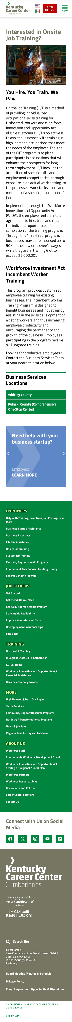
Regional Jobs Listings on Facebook (27, 733)
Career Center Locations (20, 795)
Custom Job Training (18, 555)
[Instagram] (35, 839)
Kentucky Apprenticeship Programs (27, 562)
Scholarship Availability (20, 613)
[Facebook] (10, 839)
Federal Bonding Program (21, 576)
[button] (8, 453)
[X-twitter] (22, 839)
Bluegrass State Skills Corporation (26, 658)
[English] (38, 6)
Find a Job (12, 633)
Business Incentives (18, 535)
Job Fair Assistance (17, 542)
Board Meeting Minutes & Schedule (29, 973)
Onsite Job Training (17, 549)
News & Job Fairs (16, 726)
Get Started (13, 593)
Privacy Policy (15, 981)
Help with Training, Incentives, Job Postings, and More (35, 520)
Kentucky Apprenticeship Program (26, 607)
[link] (64, 8)
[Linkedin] (60, 839)
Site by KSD (12, 1016)
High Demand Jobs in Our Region (25, 699)
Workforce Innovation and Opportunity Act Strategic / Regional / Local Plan (31, 766)
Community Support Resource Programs (30, 713)
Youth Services (15, 706)
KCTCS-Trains (14, 664)
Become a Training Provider (22, 682)
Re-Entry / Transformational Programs (29, 719)
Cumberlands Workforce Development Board (33, 757)
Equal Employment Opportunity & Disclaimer (35, 989)
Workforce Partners (17, 774)
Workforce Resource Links (21, 781)
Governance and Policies (20, 788)
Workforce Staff (15, 750)
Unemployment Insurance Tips (24, 627)
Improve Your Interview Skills (24, 620)
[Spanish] (38, 11)
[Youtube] (47, 839)
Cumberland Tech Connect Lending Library (31, 569)
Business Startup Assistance (23, 528)
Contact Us (12, 801)
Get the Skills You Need (20, 600)
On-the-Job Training (18, 651)
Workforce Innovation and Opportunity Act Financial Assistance (31, 673)
